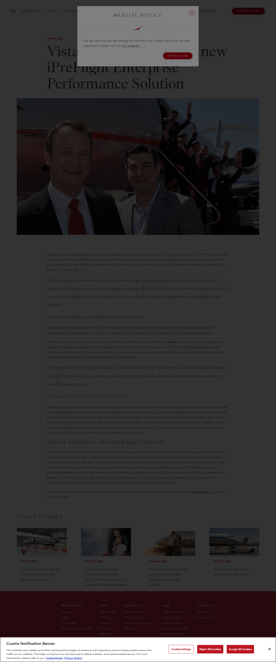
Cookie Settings (181, 649)
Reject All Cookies (210, 649)
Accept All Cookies (240, 649)
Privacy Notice (73, 657)
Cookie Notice (54, 657)
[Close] (269, 649)
